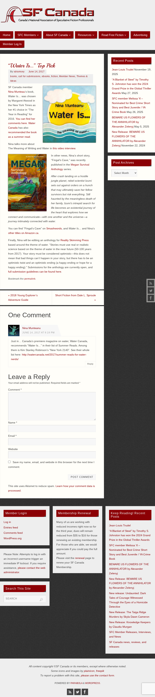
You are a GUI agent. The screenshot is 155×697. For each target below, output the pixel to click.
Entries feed (11, 527)
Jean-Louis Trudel (122, 69)
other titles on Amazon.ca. (23, 232)
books (13, 76)
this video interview (64, 148)
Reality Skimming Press (74, 240)
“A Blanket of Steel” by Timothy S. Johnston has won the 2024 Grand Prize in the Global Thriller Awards (129, 535)
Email (12, 435)
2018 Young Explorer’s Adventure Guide (23, 297)
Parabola (76, 683)
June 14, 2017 (37, 71)
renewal (79, 557)
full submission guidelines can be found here (34, 271)
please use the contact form (97, 675)
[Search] (41, 600)
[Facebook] (151, 298)
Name (12, 422)
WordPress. (93, 683)
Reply (90, 364)
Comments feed (13, 532)
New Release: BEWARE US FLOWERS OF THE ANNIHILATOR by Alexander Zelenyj (130, 583)
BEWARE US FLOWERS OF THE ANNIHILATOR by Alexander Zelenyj (129, 122)
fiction (54, 76)
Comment (15, 389)
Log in (7, 522)
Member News (67, 76)
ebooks (46, 76)
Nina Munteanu (31, 328)
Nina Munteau (16, 91)
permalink (30, 278)
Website (13, 449)
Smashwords (54, 228)
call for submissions (29, 76)
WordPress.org (13, 538)
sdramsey (19, 71)
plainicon (89, 670)
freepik (100, 670)
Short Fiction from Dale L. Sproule (75, 297)
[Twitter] (151, 290)
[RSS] (151, 283)
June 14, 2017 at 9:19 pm (38, 332)
